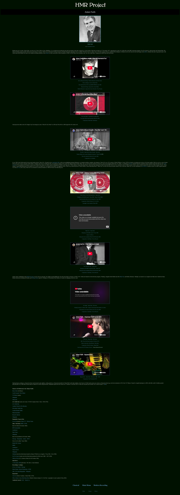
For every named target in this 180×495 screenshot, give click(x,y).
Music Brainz (15, 469)
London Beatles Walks (17, 410)
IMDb (22, 423)
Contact (89, 491)
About (83, 491)
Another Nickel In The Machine (19, 406)
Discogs (14, 438)
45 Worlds (18, 467)
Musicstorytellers (16, 412)
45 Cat (18, 167)
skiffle (145, 51)
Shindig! (14, 454)
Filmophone (19, 438)
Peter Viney (15, 432)
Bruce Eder (15, 391)
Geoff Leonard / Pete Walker (18, 393)
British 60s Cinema (16, 443)
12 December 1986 (16, 462)
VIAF (22, 480)
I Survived (14, 475)
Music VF (23, 421)
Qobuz (24, 438)
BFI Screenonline (16, 428)
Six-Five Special (16, 456)
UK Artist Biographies (20, 471)
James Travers (15, 449)
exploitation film (55, 162)
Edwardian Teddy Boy (17, 408)
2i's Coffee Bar (15, 404)
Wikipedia (14, 397)
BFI (102, 154)
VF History (15, 395)
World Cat (27, 480)
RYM (130, 163)
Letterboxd (14, 430)
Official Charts (30, 421)
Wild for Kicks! (15, 458)
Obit (105, 384)
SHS (13, 471)
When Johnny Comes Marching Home (20, 478)
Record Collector (16, 414)
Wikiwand (14, 399)
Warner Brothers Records (98, 347)
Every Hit (14, 421)
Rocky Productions (23, 469)
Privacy (96, 491)
